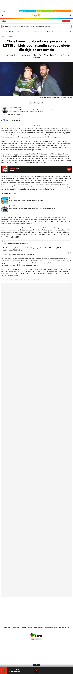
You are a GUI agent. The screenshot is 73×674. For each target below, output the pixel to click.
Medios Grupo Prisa (36, 639)
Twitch (43, 605)
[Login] (70, 15)
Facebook (30, 102)
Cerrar (70, 26)
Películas (39, 279)
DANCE (39, 11)
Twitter (34, 102)
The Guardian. (16, 236)
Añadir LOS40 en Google (13, 120)
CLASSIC (22, 11)
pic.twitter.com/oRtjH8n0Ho (12, 250)
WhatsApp (38, 102)
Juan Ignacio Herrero (16, 107)
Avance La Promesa (63, 32)
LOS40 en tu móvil (64, 627)
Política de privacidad (26, 627)
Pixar (11, 279)
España (4, 21)
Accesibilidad (15, 627)
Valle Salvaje (51, 32)
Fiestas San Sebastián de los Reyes (35, 32)
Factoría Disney (18, 279)
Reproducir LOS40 (69, 169)
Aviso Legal (7, 627)
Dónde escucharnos (36, 629)
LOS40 (4, 11)
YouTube (33, 605)
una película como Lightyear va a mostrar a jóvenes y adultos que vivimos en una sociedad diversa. (35, 274)
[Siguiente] (70, 32)
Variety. (52, 189)
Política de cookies (38, 627)
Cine (45, 279)
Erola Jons (19, 32)
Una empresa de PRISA (36, 634)
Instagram (25, 605)
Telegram (42, 102)
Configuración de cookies (51, 627)
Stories (47, 605)
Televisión (10, 36)
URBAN (57, 11)
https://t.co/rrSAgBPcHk (53, 248)
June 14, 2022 (31, 255)
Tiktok (29, 605)
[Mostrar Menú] (2, 15)
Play (36, 670)
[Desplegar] (36, 664)
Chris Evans (4, 279)
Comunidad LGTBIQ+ (30, 279)
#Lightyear (23, 243)
